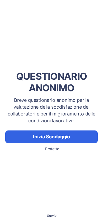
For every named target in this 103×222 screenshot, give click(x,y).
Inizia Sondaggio (51, 136)
